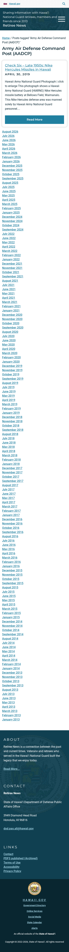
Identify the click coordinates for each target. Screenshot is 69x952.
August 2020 (10, 332)
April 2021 (8, 297)
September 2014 (12, 634)
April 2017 (8, 502)
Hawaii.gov (14, 3)
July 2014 (8, 643)
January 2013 (11, 719)
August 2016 (10, 536)
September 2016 (12, 532)
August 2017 (10, 485)
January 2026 (11, 161)
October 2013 (10, 681)
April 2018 (8, 451)
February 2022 (11, 255)
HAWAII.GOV (34, 900)
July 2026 (8, 136)
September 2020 (12, 327)
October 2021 (10, 272)
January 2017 (11, 515)
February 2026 (11, 157)
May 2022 (8, 242)
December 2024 (12, 217)
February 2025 (11, 208)
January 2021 (11, 310)
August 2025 (10, 182)
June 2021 (9, 289)
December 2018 (12, 417)
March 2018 (9, 455)
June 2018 (9, 442)
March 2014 (9, 660)
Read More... (12, 769)
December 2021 (12, 263)
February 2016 (11, 562)
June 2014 (9, 647)
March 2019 (9, 404)
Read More (34, 119)
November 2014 (12, 626)
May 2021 (8, 293)
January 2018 (11, 464)
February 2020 (11, 357)
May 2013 (8, 702)
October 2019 (10, 374)
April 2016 (8, 553)
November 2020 (12, 319)
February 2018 (11, 459)
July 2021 (8, 285)
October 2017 (10, 476)
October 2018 (10, 425)
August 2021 (10, 280)
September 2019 (12, 378)
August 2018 (10, 434)
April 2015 (8, 604)
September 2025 (12, 178)
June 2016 (9, 545)
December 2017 (12, 468)
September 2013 (12, 685)
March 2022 (9, 251)
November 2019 (12, 370)
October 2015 (10, 579)
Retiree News (14, 25)
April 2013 (8, 706)
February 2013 (11, 715)
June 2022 (9, 238)
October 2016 (10, 528)
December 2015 (12, 570)
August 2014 (10, 638)
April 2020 (8, 349)
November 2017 (12, 472)
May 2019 (8, 395)
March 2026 (9, 153)
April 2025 (8, 199)
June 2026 (9, 140)
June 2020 (9, 340)
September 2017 (12, 481)
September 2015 (12, 583)
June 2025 (9, 191)
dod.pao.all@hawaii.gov (19, 828)
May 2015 (8, 600)
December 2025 (12, 165)
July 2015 (8, 591)
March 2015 (9, 608)
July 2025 (8, 187)
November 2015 (12, 574)
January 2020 (11, 361)
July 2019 (8, 387)
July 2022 (8, 234)
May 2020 (8, 344)
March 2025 (9, 204)
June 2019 (9, 391)
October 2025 (10, 174)
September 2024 (12, 229)
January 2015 (11, 617)
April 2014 (8, 655)
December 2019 (12, 366)
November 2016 (12, 523)
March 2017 (9, 506)
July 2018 (8, 438)
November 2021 (12, 268)
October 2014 (10, 630)
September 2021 (12, 276)
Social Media (34, 916)
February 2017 (11, 510)
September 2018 (12, 430)
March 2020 (9, 353)
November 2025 (12, 170)
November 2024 (12, 221)
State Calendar (34, 922)
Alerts (34, 928)
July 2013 (8, 694)
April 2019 (8, 400)
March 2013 (9, 711)
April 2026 (8, 148)
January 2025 (11, 212)
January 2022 (11, 259)
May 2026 (8, 144)
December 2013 (12, 672)
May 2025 (8, 195)
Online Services (34, 911)
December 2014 (12, 621)
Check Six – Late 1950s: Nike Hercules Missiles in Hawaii (29, 67)
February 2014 (11, 664)
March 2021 (9, 302)
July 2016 (8, 540)
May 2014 (8, 651)
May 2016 (8, 549)
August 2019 (10, 383)
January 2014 (11, 668)
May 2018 (8, 447)
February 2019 (11, 408)
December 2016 (12, 519)
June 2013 (9, 698)
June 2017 (9, 493)
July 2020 (8, 336)
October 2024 (10, 225)
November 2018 (12, 421)
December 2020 (12, 315)
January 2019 (11, 412)
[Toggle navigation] (61, 19)
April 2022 (8, 246)
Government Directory (34, 905)
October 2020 (10, 323)
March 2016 (9, 557)
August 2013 (10, 689)
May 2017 (8, 498)
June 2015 (9, 596)
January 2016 (11, 566)
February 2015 (11, 613)
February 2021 (11, 306)
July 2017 (8, 489)
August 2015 (10, 587)
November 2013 (12, 677)
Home (6, 38)
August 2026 (10, 131)
